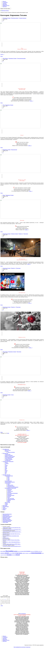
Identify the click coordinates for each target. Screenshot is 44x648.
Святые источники (11, 452)
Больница (9, 490)
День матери (5, 351)
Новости (4, 1)
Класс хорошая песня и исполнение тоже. (11, 535)
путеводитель (18, 553)
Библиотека (9, 489)
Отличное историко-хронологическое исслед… (12, 546)
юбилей (18, 554)
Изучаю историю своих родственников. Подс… (12, 529)
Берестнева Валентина (7, 514)
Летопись (4, 3)
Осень (12, 394)
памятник (2, 553)
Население (5, 4)
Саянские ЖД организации (8, 461)
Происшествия (14, 149)
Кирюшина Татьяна (6, 18)
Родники (6, 451)
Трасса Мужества (8, 458)
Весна (4, 195)
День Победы (5, 58)
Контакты (5, 6)
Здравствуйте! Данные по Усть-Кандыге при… (12, 527)
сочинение (26, 553)
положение (10, 553)
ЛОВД (6, 465)
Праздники (26, 233)
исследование (27, 551)
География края (6, 449)
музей (39, 551)
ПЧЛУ (6, 470)
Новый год (21, 233)
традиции (4, 554)
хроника (9, 554)
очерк (41, 551)
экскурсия (13, 554)
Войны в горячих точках (10, 456)
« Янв (1, 605)
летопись (36, 551)
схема (43, 553)
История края (5, 453)
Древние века (7, 454)
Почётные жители (14, 18)
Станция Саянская (22, 18)
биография (9, 551)
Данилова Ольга (6, 515)
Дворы (6, 503)
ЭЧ (5, 473)
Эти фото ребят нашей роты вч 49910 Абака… (12, 544)
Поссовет (9, 496)
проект (13, 553)
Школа (8, 501)
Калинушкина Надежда (7, 516)
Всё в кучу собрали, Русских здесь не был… (11, 539)
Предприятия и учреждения (10, 488)
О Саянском (5, 2)
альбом (4, 551)
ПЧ (5, 469)
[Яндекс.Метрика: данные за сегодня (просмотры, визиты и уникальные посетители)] (22, 613)
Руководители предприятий (12, 487)
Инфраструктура (6, 5)
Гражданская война (9, 455)
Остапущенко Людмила (7, 520)
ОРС (6, 467)
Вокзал (6, 462)
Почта (8, 497)
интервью (21, 551)
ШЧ (6, 472)
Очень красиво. (6, 537)
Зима (8, 479)
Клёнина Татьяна (14, 233)
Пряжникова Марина (7, 521)
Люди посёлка (8, 482)
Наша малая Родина (9, 475)
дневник (19, 551)
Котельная (9, 494)
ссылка (30, 553)
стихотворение (36, 553)
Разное (4, 509)
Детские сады (10, 491)
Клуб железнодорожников (12, 493)
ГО (5, 464)
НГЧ (6, 466)
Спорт (4, 507)
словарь (23, 553)
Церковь (9, 500)
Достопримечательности (10, 481)
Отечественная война (21, 58)
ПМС (6, 468)
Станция (6, 463)
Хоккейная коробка (11, 499)
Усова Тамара (5, 522)
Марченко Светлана (7, 519)
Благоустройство (8, 480)
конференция (32, 551)
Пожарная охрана (10, 495)
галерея (15, 551)
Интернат (9, 492)
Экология (4, 508)
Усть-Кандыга (7, 460)
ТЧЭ (6, 471)
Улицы (6, 504)
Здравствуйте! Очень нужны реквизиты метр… (12, 531)
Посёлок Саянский (6, 474)
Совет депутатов (10, 498)
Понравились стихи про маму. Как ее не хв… (12, 533)
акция (1, 551)
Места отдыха (7, 450)
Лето (8, 477)
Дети (4, 104)
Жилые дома (7, 502)
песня (7, 553)
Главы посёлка (10, 485)
